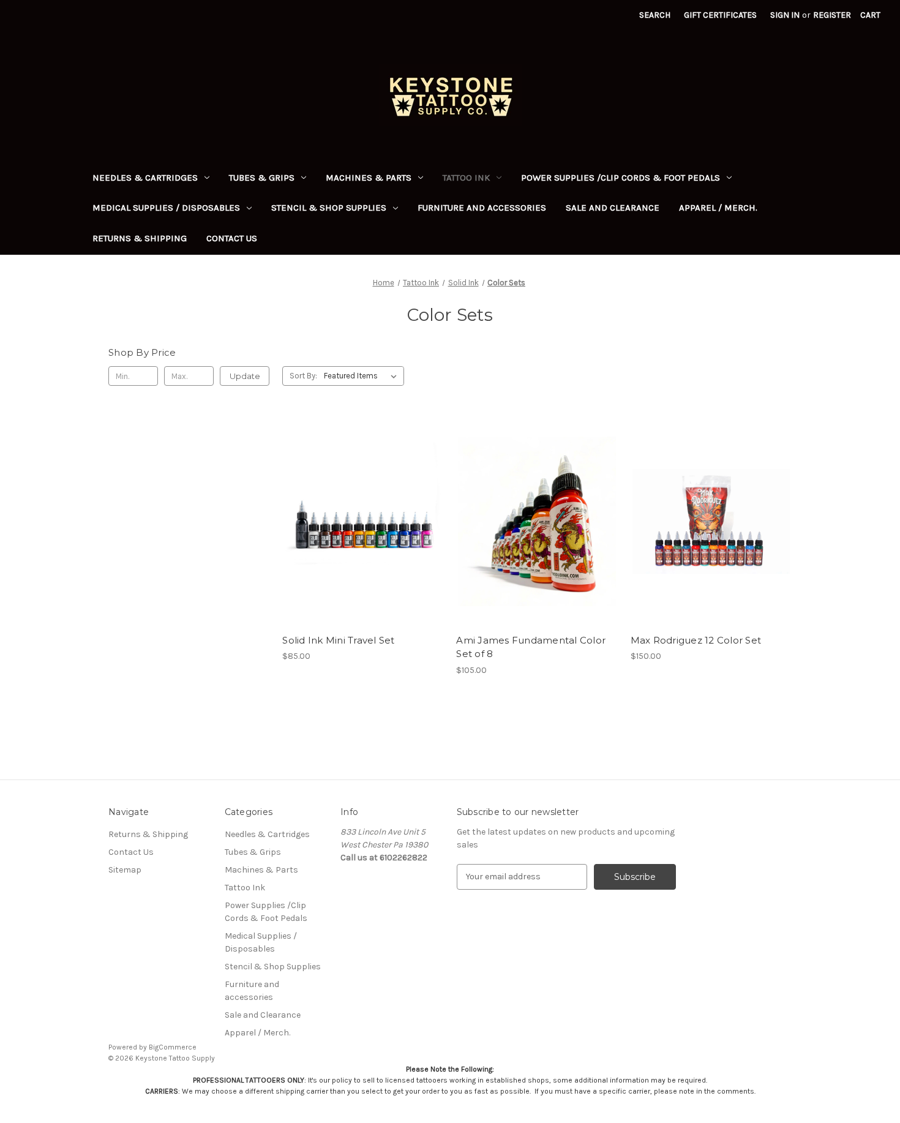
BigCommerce (173, 1047)
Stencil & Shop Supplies (328, 207)
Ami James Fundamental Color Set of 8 (531, 647)
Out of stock (363, 543)
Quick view (361, 500)
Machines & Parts (368, 177)
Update (245, 376)
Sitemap (124, 870)
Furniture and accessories (482, 207)
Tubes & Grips (261, 177)
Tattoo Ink (466, 177)
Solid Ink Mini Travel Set (338, 640)
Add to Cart (537, 543)
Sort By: (303, 375)
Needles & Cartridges (145, 177)
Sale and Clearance (612, 207)
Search (654, 15)
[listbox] (362, 376)
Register (832, 15)
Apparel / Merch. (718, 207)
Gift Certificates (720, 15)
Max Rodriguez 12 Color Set (696, 640)
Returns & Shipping (139, 238)
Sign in (785, 15)
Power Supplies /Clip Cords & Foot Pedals (620, 177)
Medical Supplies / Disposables (166, 207)
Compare (359, 522)
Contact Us (231, 238)
